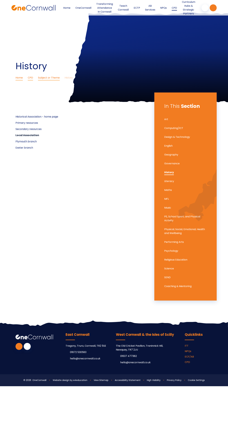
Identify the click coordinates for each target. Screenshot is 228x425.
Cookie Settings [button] (196, 380)
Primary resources (27, 123)
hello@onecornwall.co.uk (85, 358)
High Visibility (154, 380)
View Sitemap (101, 380)
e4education (80, 380)
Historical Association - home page (37, 116)
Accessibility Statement (128, 380)
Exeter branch (24, 147)
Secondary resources (29, 129)
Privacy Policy (174, 380)
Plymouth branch (26, 141)
